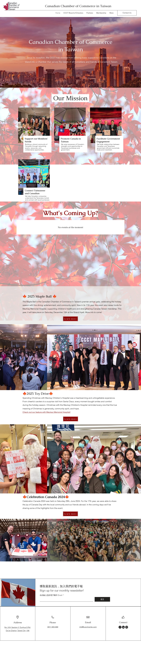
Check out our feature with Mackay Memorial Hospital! (46, 412)
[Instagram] (126, 627)
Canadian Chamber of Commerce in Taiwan (78, 6)
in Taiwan (70, 49)
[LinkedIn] (123, 627)
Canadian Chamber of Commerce (70, 41)
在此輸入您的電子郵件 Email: (51, 595)
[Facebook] (120, 627)
